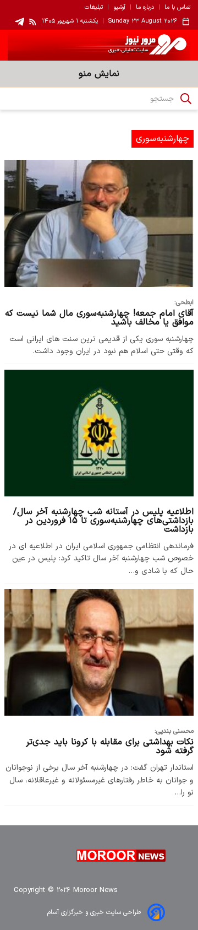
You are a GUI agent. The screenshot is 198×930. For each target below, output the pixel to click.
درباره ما (145, 7)
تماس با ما (177, 7)
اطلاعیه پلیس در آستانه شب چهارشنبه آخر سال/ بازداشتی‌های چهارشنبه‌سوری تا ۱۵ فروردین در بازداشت (103, 520)
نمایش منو (99, 73)
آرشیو (119, 7)
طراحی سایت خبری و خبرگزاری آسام (94, 912)
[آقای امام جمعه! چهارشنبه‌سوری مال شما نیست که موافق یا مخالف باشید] (99, 223)
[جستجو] (186, 99)
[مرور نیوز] (99, 45)
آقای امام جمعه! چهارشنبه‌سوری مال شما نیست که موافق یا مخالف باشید (99, 318)
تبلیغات (94, 7)
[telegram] (19, 21)
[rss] (33, 21)
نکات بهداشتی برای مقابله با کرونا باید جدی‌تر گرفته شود (110, 747)
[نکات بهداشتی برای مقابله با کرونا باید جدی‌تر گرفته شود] (99, 652)
